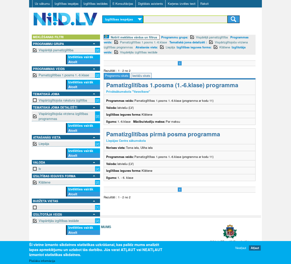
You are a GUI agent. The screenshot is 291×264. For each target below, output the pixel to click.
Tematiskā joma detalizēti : (188, 42)
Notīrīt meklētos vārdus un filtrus (134, 37)
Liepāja (44, 143)
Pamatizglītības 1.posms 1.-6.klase (64, 75)
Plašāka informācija (42, 261)
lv (40, 168)
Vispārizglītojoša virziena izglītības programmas (63, 116)
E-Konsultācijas (123, 3)
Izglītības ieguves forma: (194, 47)
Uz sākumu (42, 3)
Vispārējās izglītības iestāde (59, 220)
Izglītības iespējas (67, 3)
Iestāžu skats (141, 75)
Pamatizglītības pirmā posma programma (163, 134)
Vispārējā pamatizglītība (56, 50)
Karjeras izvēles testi (182, 3)
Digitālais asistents (150, 3)
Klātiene (44, 182)
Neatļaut (240, 248)
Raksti (204, 3)
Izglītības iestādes (95, 3)
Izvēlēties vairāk (80, 57)
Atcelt (72, 62)
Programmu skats (116, 75)
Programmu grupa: (174, 37)
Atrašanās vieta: (146, 47)
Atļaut (255, 248)
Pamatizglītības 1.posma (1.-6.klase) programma (172, 85)
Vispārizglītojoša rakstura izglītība (63, 100)
